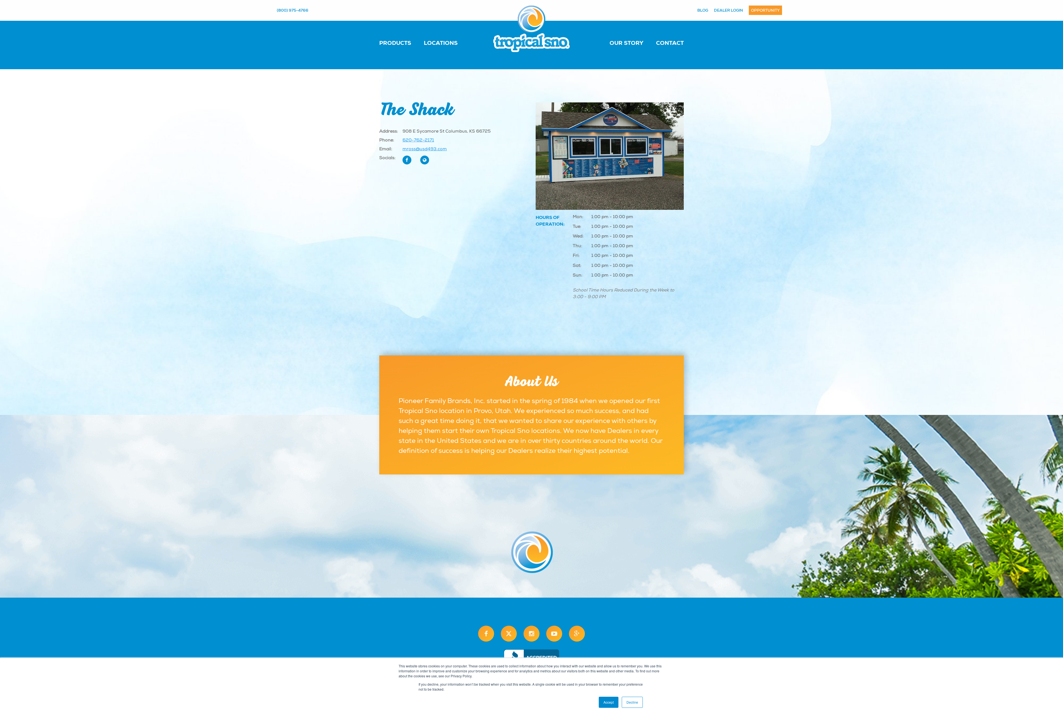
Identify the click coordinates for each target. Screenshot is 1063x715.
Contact (670, 43)
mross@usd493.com (425, 149)
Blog (702, 10)
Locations (441, 43)
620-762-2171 (418, 140)
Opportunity (765, 10)
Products (395, 43)
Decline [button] (632, 702)
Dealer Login (728, 10)
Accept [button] (608, 702)
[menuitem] (400, 42)
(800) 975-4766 (292, 10)
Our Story (626, 43)
